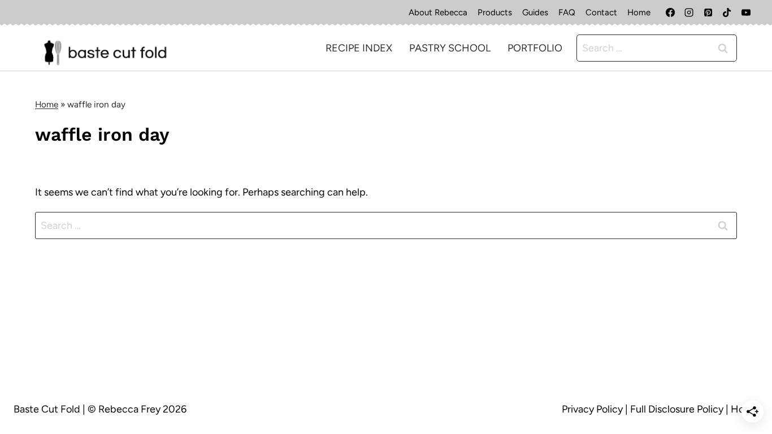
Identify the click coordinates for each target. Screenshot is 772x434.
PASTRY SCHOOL (450, 48)
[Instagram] (689, 12)
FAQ (566, 12)
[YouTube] (746, 12)
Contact (601, 12)
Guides (535, 12)
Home (638, 12)
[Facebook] (670, 12)
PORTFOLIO (535, 48)
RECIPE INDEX (359, 48)
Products (495, 12)
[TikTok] (727, 12)
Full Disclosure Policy (676, 409)
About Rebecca (438, 12)
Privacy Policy (592, 409)
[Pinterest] (708, 12)
